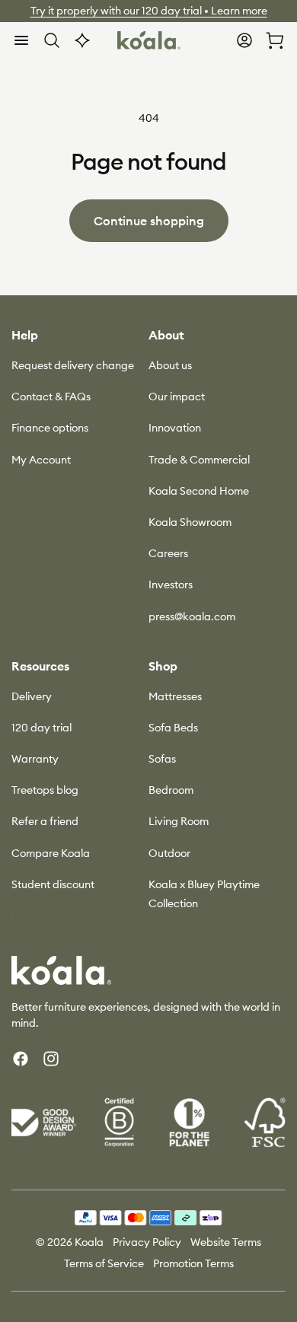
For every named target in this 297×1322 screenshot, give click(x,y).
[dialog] (21, 40)
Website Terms (225, 1242)
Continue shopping (149, 220)
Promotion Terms (193, 1263)
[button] (21, 40)
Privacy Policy (147, 1242)
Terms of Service (104, 1263)
